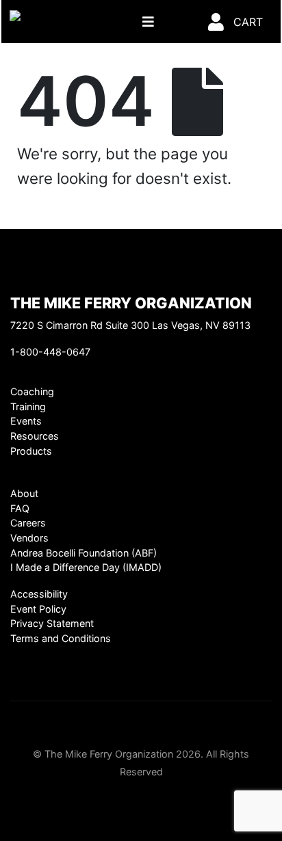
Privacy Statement (52, 623)
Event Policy (38, 609)
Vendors (29, 538)
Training (28, 406)
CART (248, 22)
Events (26, 421)
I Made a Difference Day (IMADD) (86, 567)
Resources (34, 436)
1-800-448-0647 (50, 352)
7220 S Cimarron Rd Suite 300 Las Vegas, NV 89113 (130, 325)
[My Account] (216, 21)
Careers (28, 523)
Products (31, 451)
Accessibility (39, 594)
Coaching (32, 391)
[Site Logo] (52, 21)
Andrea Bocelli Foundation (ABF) (83, 553)
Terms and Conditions (60, 638)
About (24, 493)
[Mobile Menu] (148, 21)
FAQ (19, 508)
